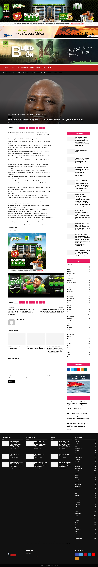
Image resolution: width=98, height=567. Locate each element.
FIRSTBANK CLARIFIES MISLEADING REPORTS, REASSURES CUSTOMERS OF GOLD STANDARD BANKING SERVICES (52, 311)
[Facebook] (77, 554)
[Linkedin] (89, 554)
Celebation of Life (71, 283)
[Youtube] (93, 554)
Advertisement (49, 73)
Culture (69, 289)
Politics (38, 67)
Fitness (69, 307)
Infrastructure (70, 316)
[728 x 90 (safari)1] (49, 38)
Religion (69, 339)
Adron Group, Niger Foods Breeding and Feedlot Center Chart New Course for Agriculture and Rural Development (82, 141)
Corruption (69, 285)
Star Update (70, 350)
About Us (43, 73)
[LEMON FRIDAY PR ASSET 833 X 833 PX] (27, 271)
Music (43, 67)
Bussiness (69, 276)
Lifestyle (77, 498)
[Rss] (77, 558)
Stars (68, 352)
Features (6, 67)
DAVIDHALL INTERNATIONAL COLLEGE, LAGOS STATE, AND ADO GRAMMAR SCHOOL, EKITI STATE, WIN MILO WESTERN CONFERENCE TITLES (55, 350)
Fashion (49, 67)
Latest (68, 325)
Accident (69, 265)
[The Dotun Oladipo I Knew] (71, 151)
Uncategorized (70, 359)
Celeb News (70, 278)
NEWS (68, 334)
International (70, 319)
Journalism (69, 321)
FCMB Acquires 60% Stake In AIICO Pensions (16, 347)
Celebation (69, 280)
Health (68, 312)
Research (69, 341)
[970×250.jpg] (49, 64)
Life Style (69, 328)
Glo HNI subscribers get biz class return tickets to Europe (36, 347)
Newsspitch (11, 122)
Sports (68, 348)
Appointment (70, 267)
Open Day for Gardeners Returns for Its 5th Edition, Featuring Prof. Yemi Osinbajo (82, 160)
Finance (69, 305)
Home (13, 67)
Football (69, 310)
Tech (68, 355)
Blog (32, 73)
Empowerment (70, 296)
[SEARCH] (88, 127)
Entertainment (24, 67)
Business (32, 67)
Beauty (69, 271)
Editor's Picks (70, 292)
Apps (68, 269)
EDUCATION (70, 294)
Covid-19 (69, 287)
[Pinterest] (85, 554)
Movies (69, 330)
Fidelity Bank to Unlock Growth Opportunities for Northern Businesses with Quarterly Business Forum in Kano (82, 171)
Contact (60, 73)
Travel (68, 357)
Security (69, 343)
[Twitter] (81, 554)
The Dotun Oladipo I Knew (74, 408)
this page (68, 543)
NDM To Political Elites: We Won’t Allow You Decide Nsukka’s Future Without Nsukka (82, 253)
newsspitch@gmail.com (36, 556)
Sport (68, 346)
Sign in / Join (26, 73)
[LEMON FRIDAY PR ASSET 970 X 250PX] (49, 25)
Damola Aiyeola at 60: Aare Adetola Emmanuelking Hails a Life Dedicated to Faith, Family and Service (82, 227)
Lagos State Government (73, 323)
